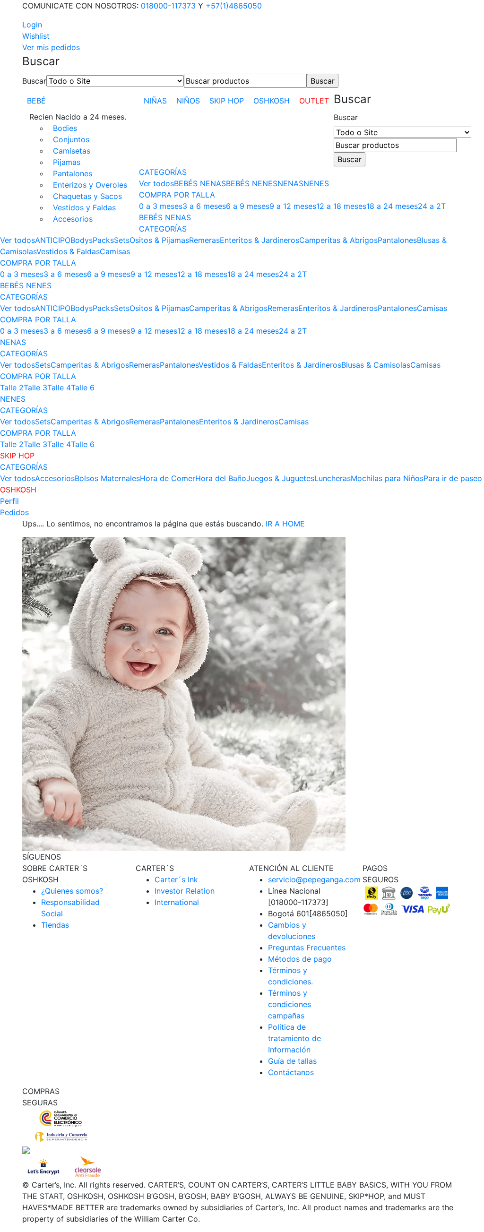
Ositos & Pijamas (159, 240)
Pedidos (14, 512)
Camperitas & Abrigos (338, 240)
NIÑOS (188, 100)
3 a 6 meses (204, 206)
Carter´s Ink (176, 879)
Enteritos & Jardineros (259, 240)
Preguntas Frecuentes (307, 947)
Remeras (204, 240)
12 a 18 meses (341, 206)
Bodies (65, 128)
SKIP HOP (226, 100)
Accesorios (73, 219)
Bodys (81, 240)
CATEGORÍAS (163, 172)
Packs (103, 240)
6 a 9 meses (247, 206)
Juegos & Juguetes (280, 478)
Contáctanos (291, 1072)
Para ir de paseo (453, 478)
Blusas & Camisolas (375, 365)
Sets (122, 240)
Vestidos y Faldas (84, 207)
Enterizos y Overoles (90, 185)
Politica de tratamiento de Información (294, 1038)
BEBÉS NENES (251, 183)
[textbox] (245, 81)
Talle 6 (83, 387)
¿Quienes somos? (72, 891)
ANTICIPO (52, 240)
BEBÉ (36, 100)
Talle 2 (12, 387)
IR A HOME (285, 523)
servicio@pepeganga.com (314, 879)
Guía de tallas (292, 1061)
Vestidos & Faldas (68, 251)
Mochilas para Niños (387, 478)
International (177, 902)
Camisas (115, 251)
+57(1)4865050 (234, 5)
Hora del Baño (220, 478)
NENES (316, 183)
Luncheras (332, 478)
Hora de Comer (167, 478)
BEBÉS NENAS (200, 183)
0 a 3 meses (160, 206)
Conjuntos (71, 139)
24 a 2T (432, 206)
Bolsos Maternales (107, 478)
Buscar (34, 81)
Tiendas (55, 925)
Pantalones (72, 173)
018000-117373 (168, 5)
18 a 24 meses (392, 206)
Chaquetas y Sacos (87, 196)
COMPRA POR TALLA (177, 194)
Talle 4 (59, 387)
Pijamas (66, 162)
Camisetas (71, 150)
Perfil (9, 501)
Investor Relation (185, 891)
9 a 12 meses (292, 206)
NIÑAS (155, 100)
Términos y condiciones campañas (289, 1004)
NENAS (290, 183)
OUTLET (314, 100)
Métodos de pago (300, 959)
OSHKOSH (271, 100)
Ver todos (156, 183)
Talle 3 (35, 387)
